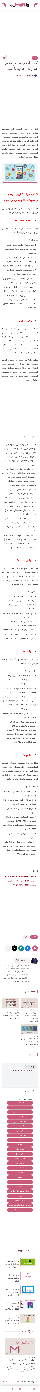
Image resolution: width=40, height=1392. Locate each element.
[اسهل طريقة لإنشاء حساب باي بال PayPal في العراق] (27, 1290)
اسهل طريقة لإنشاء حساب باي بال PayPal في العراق (12, 1292)
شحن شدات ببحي (20, 1121)
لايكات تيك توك (20, 1200)
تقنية (34, 58)
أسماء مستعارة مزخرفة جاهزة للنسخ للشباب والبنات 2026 (12, 1320)
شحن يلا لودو (20, 1130)
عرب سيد (20, 1172)
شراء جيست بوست (20, 1112)
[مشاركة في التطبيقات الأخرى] (8, 948)
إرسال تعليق (30, 1066)
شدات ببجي (20, 1126)
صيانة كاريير (20, 1102)
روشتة (20, 1181)
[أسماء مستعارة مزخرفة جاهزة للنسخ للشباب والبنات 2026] (27, 1318)
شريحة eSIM (20, 1163)
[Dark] (12, 1389)
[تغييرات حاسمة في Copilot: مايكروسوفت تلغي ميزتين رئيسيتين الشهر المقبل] (29, 1003)
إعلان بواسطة (24, 1099)
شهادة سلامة (20, 1186)
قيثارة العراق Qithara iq (11, 1381)
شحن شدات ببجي (20, 1135)
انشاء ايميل (20, 1144)
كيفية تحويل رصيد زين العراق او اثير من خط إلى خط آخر (12, 1264)
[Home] (34, 1389)
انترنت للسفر (20, 1167)
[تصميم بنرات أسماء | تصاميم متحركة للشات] (27, 1276)
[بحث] (4, 5)
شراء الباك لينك (20, 1116)
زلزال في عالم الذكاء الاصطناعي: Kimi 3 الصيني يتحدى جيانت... (10, 1015)
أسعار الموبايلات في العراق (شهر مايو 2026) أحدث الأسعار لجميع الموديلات (12, 1306)
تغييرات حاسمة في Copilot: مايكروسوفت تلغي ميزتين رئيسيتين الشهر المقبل (30, 1017)
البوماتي (20, 1177)
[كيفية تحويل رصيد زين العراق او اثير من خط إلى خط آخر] (27, 1262)
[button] (28, 948)
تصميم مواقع (20, 1149)
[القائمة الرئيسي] (36, 5)
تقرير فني (20, 1195)
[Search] (27, 1389)
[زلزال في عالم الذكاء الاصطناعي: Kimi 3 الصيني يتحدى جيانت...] (10, 1003)
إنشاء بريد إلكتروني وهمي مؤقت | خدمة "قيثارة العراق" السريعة (22, 1362)
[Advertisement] (20, 35)
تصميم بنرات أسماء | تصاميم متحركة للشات (12, 1278)
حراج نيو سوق (20, 1153)
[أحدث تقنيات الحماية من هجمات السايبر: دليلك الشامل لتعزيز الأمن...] (29, 1029)
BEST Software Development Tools (19, 876)
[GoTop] (5, 1389)
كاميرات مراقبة (20, 1158)
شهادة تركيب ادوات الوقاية (20, 1191)
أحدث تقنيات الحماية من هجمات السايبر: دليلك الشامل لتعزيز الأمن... (29, 1041)
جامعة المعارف (20, 1107)
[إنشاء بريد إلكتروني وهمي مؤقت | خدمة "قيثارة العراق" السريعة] (20, 1346)
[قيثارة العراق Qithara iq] (20, 5)
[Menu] (20, 1389)
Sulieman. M (29, 75)
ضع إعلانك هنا (20, 1209)
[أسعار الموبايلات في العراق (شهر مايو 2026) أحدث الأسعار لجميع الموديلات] (27, 1304)
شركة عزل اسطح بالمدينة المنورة (20, 1205)
